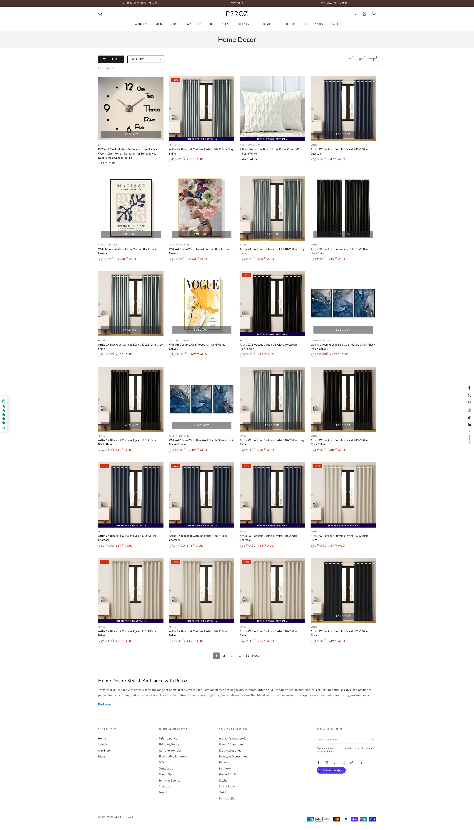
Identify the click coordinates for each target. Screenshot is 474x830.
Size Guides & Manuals (174, 756)
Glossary (164, 786)
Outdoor (224, 792)
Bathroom (225, 768)
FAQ (161, 762)
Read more (104, 704)
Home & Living (228, 774)
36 (247, 655)
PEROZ (109, 817)
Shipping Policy (169, 744)
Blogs (102, 756)
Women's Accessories (233, 738)
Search (102, 744)
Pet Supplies (227, 798)
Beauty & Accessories (233, 756)
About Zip (165, 774)
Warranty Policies (170, 750)
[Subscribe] (374, 739)
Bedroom (225, 762)
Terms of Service (170, 780)
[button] (100, 14)
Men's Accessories (231, 744)
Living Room (227, 786)
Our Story (104, 750)
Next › (256, 655)
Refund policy (168, 738)
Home (102, 738)
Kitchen (224, 780)
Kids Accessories (230, 750)
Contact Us (166, 768)
